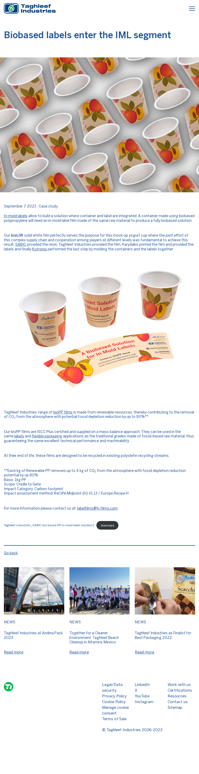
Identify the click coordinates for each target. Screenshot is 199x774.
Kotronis (39, 249)
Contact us (178, 701)
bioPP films (63, 412)
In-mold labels (15, 216)
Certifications (180, 690)
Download (107, 525)
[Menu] (192, 9)
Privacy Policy (114, 696)
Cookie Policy (114, 701)
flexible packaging (47, 436)
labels (19, 436)
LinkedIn (142, 684)
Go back (11, 553)
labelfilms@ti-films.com (97, 508)
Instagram (144, 701)
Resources (177, 696)
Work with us (179, 684)
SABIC (20, 244)
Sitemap (175, 707)
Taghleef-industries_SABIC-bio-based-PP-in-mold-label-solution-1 (49, 525)
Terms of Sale (114, 719)
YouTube (142, 696)
